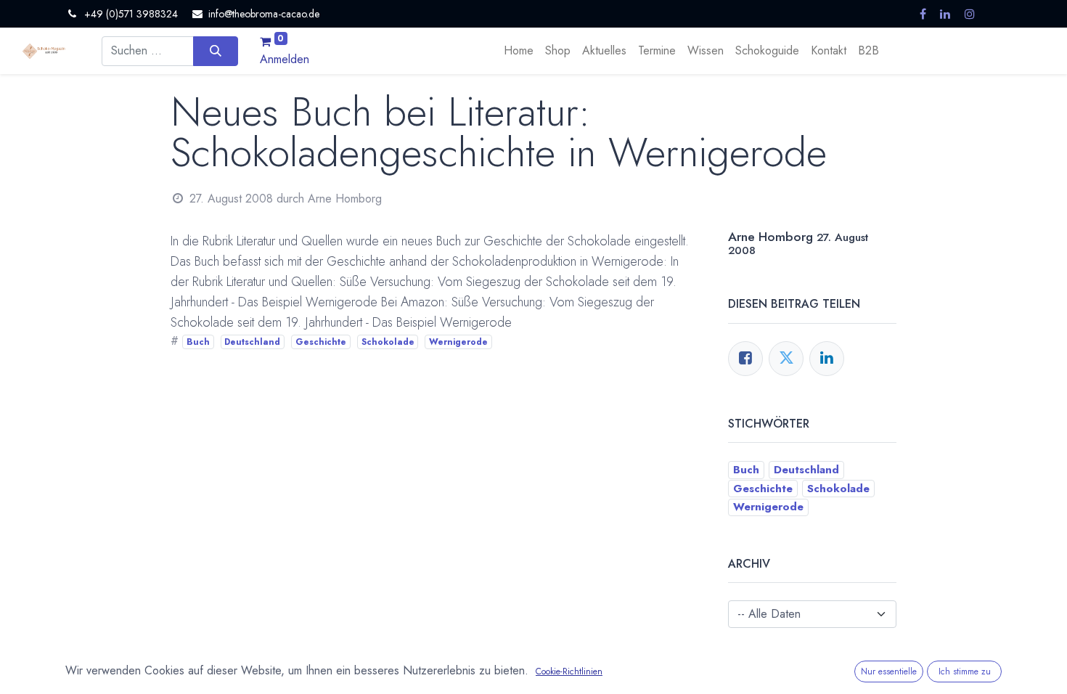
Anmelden (284, 59)
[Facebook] (745, 358)
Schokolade (387, 341)
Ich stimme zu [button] (965, 671)
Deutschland (252, 341)
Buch (198, 341)
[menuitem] (518, 50)
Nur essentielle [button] (889, 671)
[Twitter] (786, 358)
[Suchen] (215, 50)
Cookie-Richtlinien (569, 671)
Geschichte (320, 341)
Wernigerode (458, 341)
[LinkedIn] (826, 358)
